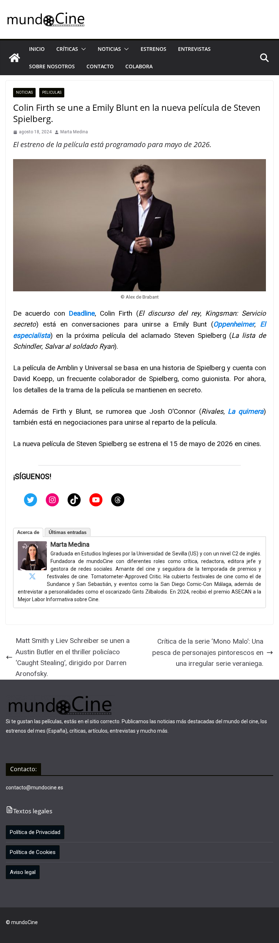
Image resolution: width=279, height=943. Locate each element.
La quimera (245, 411)
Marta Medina (74, 131)
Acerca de (28, 532)
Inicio (37, 48)
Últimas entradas (67, 532)
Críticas (67, 48)
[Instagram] (52, 499)
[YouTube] (95, 499)
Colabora (139, 66)
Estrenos (153, 48)
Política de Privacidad (35, 832)
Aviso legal (23, 872)
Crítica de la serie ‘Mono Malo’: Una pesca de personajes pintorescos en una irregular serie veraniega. (207, 652)
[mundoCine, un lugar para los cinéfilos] (14, 57)
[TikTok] (74, 499)
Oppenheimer (233, 324)
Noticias (109, 48)
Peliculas (51, 92)
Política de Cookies (33, 852)
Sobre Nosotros (52, 66)
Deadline (82, 313)
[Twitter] (30, 499)
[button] (82, 49)
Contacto (100, 66)
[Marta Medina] (32, 546)
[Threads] (117, 499)
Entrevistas (194, 48)
